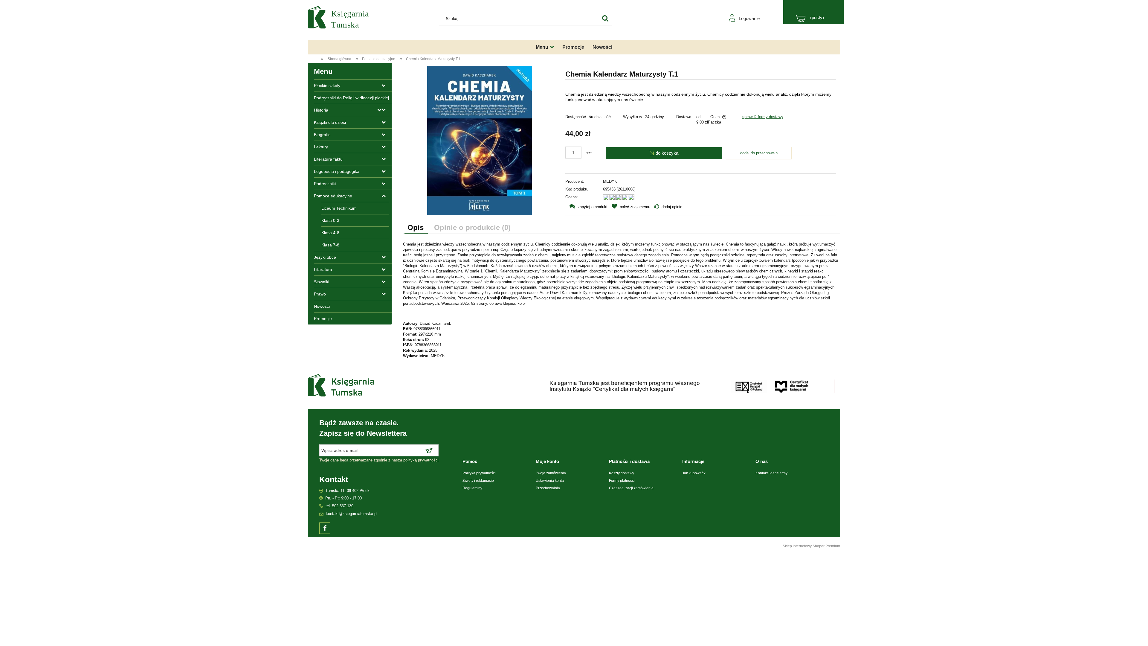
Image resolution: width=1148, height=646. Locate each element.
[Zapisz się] (428, 450)
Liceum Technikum (339, 208)
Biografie (322, 134)
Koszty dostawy (621, 473)
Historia (321, 110)
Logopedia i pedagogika (336, 171)
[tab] (416, 228)
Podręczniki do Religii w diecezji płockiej (351, 97)
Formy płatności (622, 481)
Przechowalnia (548, 488)
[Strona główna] (343, 18)
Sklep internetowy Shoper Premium (811, 546)
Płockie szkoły (327, 85)
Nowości (322, 306)
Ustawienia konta (550, 481)
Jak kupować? (694, 473)
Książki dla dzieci (330, 122)
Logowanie (749, 18)
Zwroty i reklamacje (478, 481)
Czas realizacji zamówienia (631, 488)
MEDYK (610, 181)
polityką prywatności (421, 460)
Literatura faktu (328, 159)
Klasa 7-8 (330, 245)
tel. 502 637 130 (339, 506)
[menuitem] (545, 47)
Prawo (320, 294)
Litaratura (323, 269)
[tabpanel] (621, 300)
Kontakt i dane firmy (771, 473)
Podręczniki (325, 183)
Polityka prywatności (479, 473)
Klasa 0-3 (330, 220)
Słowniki (321, 281)
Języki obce (325, 257)
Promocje (323, 318)
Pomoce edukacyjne (333, 196)
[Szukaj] (605, 18)
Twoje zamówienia (551, 473)
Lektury (321, 146)
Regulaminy (472, 488)
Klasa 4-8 (330, 232)
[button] (586, 207)
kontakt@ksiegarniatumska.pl (351, 513)
